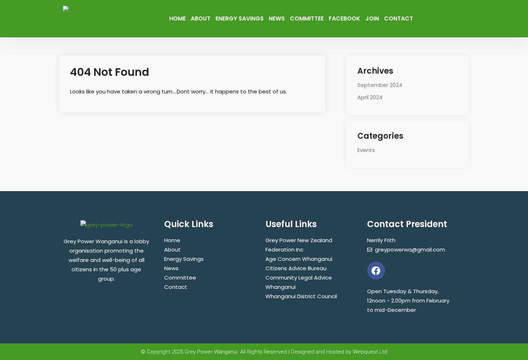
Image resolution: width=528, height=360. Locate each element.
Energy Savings (240, 18)
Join (372, 18)
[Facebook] (376, 271)
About (200, 18)
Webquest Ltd (370, 352)
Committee (307, 18)
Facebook (344, 18)
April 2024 (370, 97)
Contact (398, 18)
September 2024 (379, 85)
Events (366, 150)
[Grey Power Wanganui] (95, 10)
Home (177, 18)
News (277, 18)
